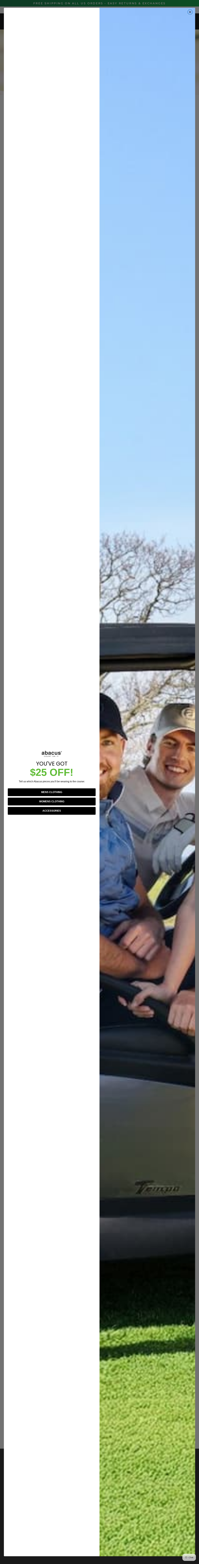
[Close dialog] (190, 12)
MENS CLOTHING (51, 792)
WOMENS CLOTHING (51, 801)
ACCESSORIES (51, 810)
